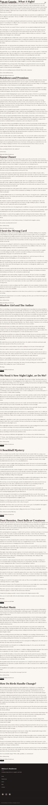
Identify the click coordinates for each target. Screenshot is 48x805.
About (3, 781)
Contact (3, 787)
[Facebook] (3, 794)
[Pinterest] (9, 794)
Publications (4, 779)
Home (3, 776)
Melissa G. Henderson (9, 2)
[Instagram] (6, 794)
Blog (2, 784)
